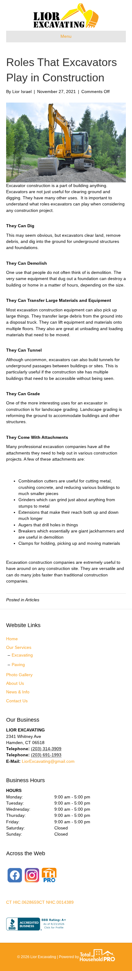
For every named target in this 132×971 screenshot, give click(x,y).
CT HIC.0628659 (22, 902)
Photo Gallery (19, 674)
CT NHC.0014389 (56, 902)
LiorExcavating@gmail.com (48, 761)
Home (12, 638)
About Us (15, 683)
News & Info (17, 691)
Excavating (22, 655)
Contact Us (17, 700)
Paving (18, 664)
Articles (32, 599)
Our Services (18, 647)
